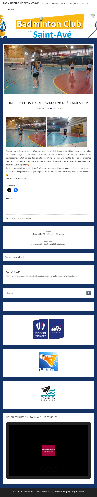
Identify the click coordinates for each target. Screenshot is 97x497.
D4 (18, 218)
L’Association (58, 3)
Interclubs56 (25, 218)
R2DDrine (57, 108)
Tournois (9, 9)
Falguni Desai (77, 491)
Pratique (73, 3)
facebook (23, 178)
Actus (84, 3)
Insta (55, 276)
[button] (42, 469)
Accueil (45, 3)
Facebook (72, 276)
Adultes (12, 218)
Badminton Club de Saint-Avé (21, 3)
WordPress (46, 491)
